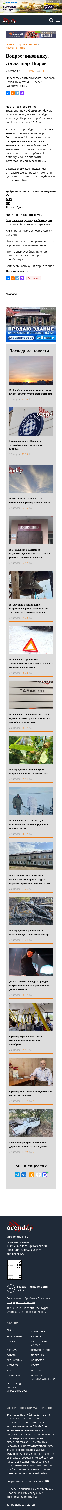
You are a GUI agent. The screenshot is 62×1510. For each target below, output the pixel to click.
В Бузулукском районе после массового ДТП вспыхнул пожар (29, 932)
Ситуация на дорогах (39, 1343)
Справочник (39, 1331)
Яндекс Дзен (14, 207)
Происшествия (40, 1350)
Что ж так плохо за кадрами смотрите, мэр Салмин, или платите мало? (31, 243)
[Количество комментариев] (34, 399)
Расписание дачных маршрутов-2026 (17, 1387)
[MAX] (22, 93)
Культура (12, 1365)
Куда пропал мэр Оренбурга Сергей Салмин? (29, 232)
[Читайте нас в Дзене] (38, 1174)
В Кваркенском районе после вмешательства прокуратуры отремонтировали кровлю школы (29, 879)
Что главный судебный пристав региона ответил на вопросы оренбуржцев (26, 255)
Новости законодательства (41, 1377)
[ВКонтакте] (8, 93)
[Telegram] (17, 93)
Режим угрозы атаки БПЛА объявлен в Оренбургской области (29, 500)
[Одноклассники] (13, 93)
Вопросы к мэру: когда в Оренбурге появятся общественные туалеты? (29, 222)
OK (8, 203)
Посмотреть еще (17, 271)
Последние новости (29, 350)
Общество (37, 1360)
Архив (10, 1329)
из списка (30, 1497)
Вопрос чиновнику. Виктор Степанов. (30, 266)
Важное (36, 1336)
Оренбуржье (14, 1375)
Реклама (12, 1350)
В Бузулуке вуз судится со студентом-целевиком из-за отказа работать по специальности (29, 553)
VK (7, 195)
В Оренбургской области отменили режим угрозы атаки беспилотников (31, 392)
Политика (37, 1355)
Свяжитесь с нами (18, 1237)
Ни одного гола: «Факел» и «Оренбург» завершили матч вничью (26, 445)
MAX (9, 199)
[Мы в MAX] (44, 1174)
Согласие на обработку (22, 1298)
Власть (11, 1355)
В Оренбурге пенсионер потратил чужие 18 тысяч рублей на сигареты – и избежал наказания (31, 718)
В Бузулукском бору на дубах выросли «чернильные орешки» (28, 771)
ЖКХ (9, 1370)
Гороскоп (13, 1341)
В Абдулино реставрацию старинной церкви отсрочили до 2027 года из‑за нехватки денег (28, 608)
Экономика (14, 1360)
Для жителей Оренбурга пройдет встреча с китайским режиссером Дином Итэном (29, 985)
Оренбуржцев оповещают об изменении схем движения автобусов (26, 1040)
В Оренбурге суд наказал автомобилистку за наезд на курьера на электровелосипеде (31, 663)
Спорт (35, 1365)
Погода (36, 1370)
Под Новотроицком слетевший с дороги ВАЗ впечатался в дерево (28, 1144)
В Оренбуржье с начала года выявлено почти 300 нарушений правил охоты (28, 824)
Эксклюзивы (15, 1336)
